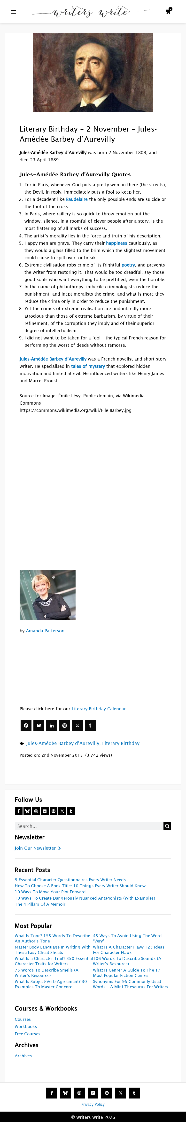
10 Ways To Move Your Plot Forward (50, 892)
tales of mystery (88, 366)
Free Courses (27, 1034)
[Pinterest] (64, 725)
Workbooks (26, 1026)
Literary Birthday (121, 743)
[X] (77, 725)
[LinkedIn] (51, 725)
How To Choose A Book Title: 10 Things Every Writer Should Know (80, 886)
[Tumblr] (90, 725)
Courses (23, 1019)
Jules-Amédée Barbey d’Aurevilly (62, 743)
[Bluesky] (38, 725)
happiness (116, 243)
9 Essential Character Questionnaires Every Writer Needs (70, 880)
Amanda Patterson (45, 630)
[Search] (167, 826)
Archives (23, 1056)
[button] (14, 12)
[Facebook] (26, 725)
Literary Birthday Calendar (99, 708)
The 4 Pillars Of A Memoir (40, 904)
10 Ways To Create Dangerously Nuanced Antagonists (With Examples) (85, 898)
